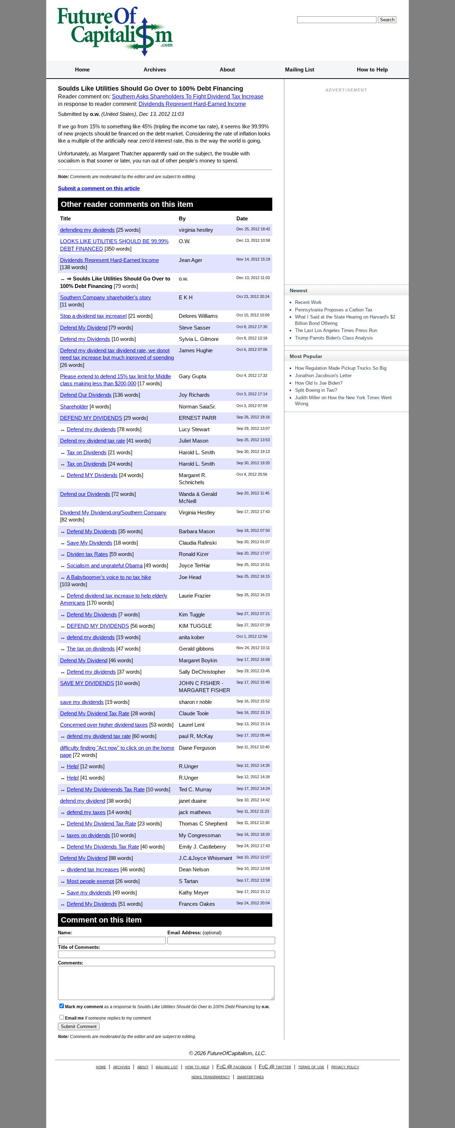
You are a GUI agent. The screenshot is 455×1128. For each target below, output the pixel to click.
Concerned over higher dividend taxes (104, 725)
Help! (73, 766)
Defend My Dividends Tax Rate (103, 847)
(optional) (194, 932)
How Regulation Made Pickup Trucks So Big (340, 368)
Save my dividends (89, 892)
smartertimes (250, 1076)
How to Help (372, 69)
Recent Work (308, 302)
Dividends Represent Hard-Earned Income (192, 104)
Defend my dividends (91, 429)
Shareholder (74, 406)
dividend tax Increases (93, 869)
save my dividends (82, 702)
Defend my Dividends (85, 339)
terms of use (311, 1066)
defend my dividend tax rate (99, 736)
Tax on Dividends (87, 452)
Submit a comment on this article (99, 188)
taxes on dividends (88, 835)
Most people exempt (90, 881)
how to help (197, 1066)
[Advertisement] (346, 139)
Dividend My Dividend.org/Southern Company (113, 512)
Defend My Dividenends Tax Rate (106, 789)
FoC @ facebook (234, 1066)
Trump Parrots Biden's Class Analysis (334, 338)
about (143, 1066)
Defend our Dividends (85, 494)
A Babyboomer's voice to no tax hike (108, 577)
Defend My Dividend (83, 328)
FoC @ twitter (275, 1066)
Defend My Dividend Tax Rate (94, 713)
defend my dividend (82, 801)
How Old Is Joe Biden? (318, 383)
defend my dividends (91, 637)
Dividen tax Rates (87, 554)
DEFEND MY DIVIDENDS (91, 418)
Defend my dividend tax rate (92, 441)
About (227, 69)
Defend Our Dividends (86, 395)
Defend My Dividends (92, 531)
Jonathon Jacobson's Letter (323, 375)
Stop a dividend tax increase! (93, 316)
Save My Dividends (89, 543)
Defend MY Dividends (92, 475)
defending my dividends (87, 230)
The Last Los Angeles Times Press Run (336, 330)
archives (121, 1066)
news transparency (211, 1076)
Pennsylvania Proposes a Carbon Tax (334, 309)
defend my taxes (86, 812)
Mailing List (299, 69)
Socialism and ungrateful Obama (105, 565)
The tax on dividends (91, 649)
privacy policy (345, 1066)
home (101, 1066)
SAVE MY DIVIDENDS (87, 683)
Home (82, 69)
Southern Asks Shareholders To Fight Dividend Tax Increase (187, 96)
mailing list (167, 1066)
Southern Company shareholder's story (105, 297)
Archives (155, 69)
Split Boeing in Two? (316, 390)
